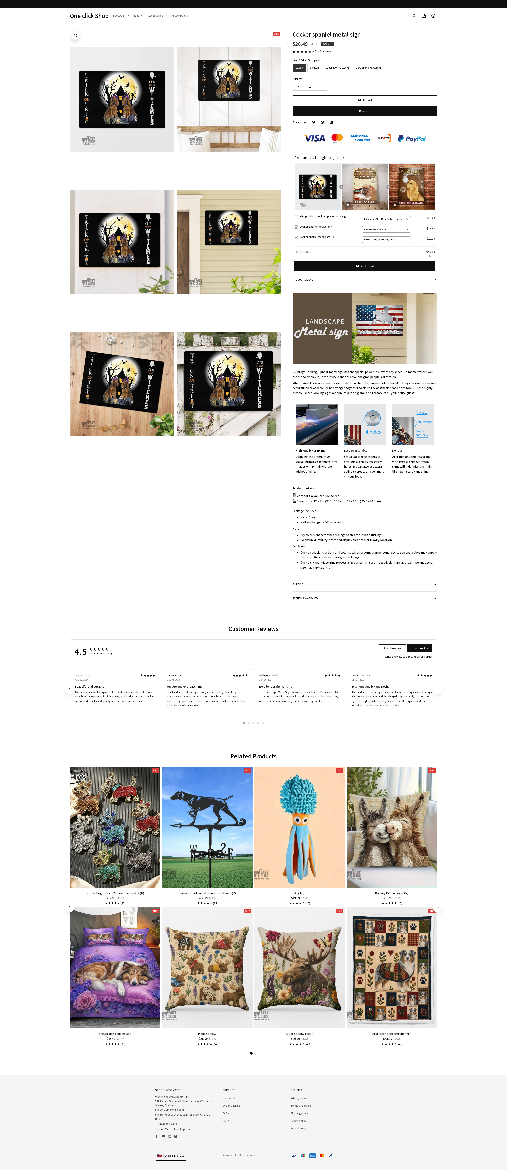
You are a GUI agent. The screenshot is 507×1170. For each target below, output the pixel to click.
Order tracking (231, 1105)
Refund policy (299, 1128)
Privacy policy (299, 1098)
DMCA (226, 1121)
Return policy (298, 1121)
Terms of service (301, 1105)
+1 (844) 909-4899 (166, 1124)
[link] (15, 1155)
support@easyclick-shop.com (173, 1129)
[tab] (244, 723)
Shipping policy (300, 1113)
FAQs (226, 1113)
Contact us (229, 1098)
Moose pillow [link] (33, 1152)
